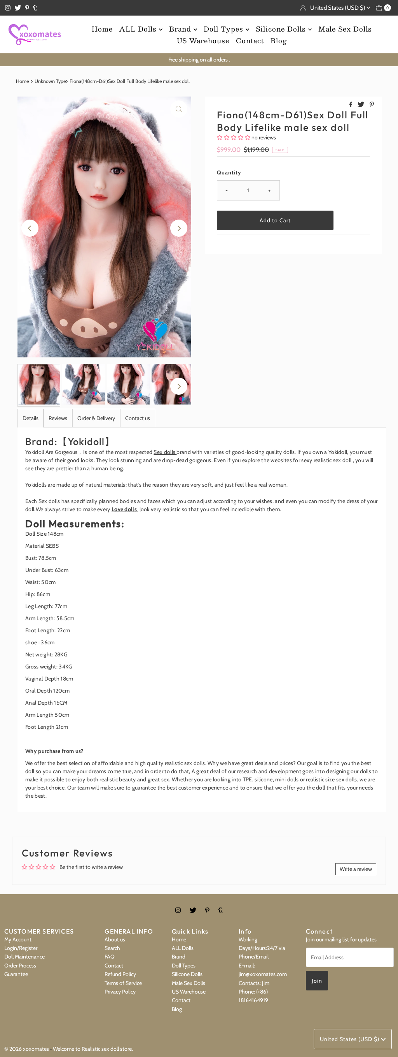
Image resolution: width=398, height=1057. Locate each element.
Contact (250, 40)
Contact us (137, 418)
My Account (17, 939)
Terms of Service (123, 983)
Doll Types (225, 28)
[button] (233, 137)
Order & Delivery (96, 418)
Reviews (58, 418)
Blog (279, 40)
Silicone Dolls (282, 28)
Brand (181, 28)
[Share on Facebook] (351, 105)
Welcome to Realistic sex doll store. (93, 1048)
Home (102, 28)
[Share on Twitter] (362, 105)
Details (30, 418)
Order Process (20, 965)
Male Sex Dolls (345, 28)
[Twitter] (17, 8)
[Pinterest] (27, 8)
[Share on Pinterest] (372, 105)
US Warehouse (203, 40)
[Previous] (29, 228)
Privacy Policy (120, 991)
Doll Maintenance (24, 956)
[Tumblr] (35, 8)
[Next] (178, 228)
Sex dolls (165, 452)
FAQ (110, 956)
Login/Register (20, 947)
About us (115, 939)
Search (112, 947)
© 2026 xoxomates (26, 1048)
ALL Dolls (139, 28)
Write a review (356, 868)
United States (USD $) (338, 7)
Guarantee (16, 974)
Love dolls (125, 509)
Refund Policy (120, 974)
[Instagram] (7, 8)
